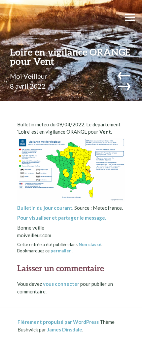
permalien (61, 250)
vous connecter (61, 284)
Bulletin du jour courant (44, 208)
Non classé (90, 244)
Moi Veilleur (28, 76)
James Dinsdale (64, 329)
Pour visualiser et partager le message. (61, 218)
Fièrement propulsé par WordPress (58, 322)
